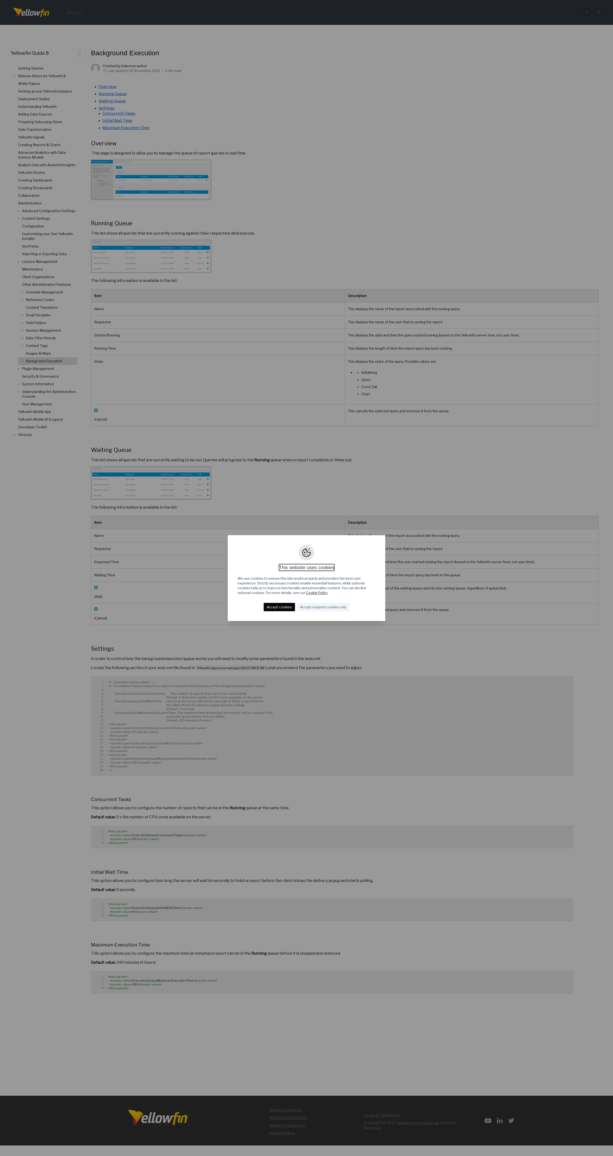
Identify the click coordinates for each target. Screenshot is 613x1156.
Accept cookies (279, 607)
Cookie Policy (316, 593)
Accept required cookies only (323, 607)
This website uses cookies (306, 567)
